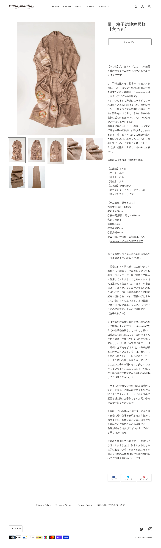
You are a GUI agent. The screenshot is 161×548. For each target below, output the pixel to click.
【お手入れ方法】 (117, 313)
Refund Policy (85, 505)
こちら (141, 236)
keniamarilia (147, 537)
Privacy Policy (43, 505)
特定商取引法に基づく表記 (111, 505)
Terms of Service (64, 505)
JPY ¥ (15, 528)
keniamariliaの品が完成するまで (126, 241)
